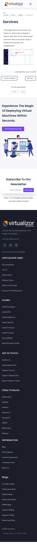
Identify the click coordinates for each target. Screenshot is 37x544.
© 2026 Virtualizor (8, 529)
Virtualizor (21, 252)
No (22, 92)
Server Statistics (10, 78)
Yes (14, 92)
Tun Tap (30, 78)
